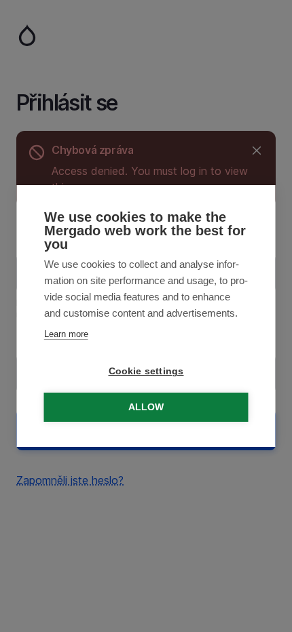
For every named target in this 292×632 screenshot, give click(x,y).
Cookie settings (146, 371)
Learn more (66, 334)
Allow (146, 407)
